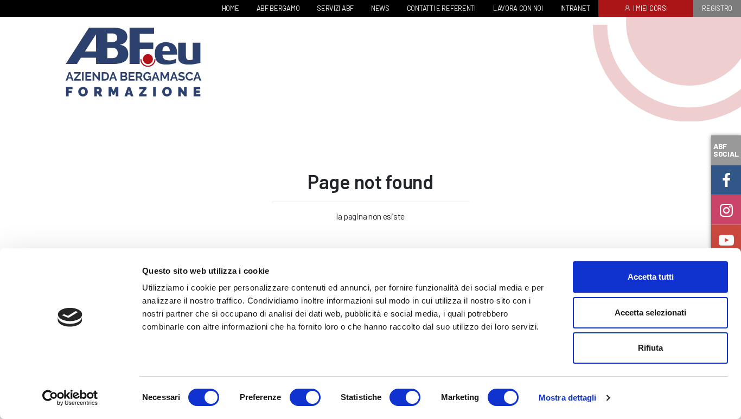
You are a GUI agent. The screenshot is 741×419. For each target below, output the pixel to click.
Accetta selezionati (650, 312)
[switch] (305, 397)
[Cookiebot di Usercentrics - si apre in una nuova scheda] (70, 398)
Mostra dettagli (568, 397)
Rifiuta (650, 347)
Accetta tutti (651, 276)
